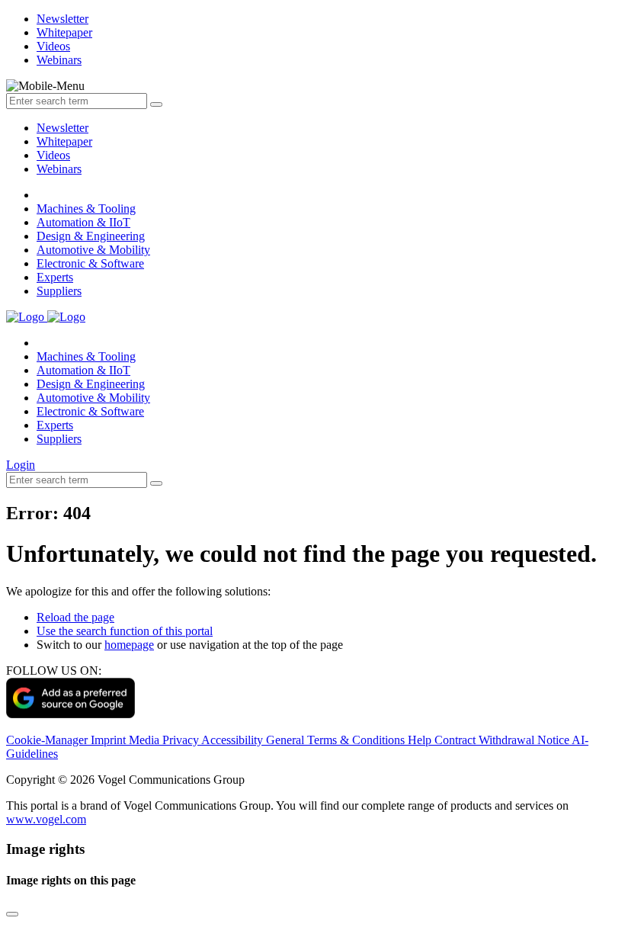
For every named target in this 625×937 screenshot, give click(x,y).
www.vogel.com (46, 819)
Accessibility (233, 739)
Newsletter (62, 127)
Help (421, 739)
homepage (129, 644)
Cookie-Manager (48, 739)
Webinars (59, 168)
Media (145, 739)
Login (20, 464)
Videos (53, 155)
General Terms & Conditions (337, 739)
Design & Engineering (91, 235)
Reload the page (75, 617)
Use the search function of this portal (125, 630)
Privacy (181, 739)
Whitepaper (64, 141)
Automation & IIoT (83, 222)
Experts (55, 277)
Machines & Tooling (86, 208)
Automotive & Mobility (93, 249)
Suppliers (59, 290)
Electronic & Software (90, 263)
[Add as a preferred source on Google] (70, 714)
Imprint (110, 739)
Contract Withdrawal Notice (503, 739)
